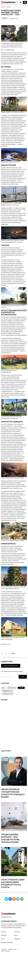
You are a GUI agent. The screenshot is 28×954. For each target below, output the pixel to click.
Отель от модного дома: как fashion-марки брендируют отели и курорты (13, 883)
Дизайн (4, 18)
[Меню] (25, 2)
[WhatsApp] (22, 899)
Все (3, 688)
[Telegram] (18, 899)
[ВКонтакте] (10, 899)
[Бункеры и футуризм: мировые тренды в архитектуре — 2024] (14, 33)
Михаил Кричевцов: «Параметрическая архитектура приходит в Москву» (12, 793)
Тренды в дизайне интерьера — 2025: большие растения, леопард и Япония (10, 838)
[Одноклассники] (14, 899)
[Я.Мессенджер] (6, 899)
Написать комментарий (10, 666)
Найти (23, 677)
